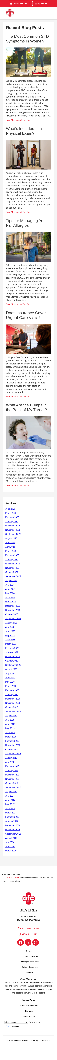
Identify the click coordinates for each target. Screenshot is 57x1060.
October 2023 (11, 614)
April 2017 (10, 808)
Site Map (29, 1011)
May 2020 (10, 682)
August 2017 (11, 792)
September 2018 (13, 754)
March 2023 (10, 644)
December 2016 (12, 825)
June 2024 (10, 589)
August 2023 (11, 623)
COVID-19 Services (30, 956)
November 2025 (12, 530)
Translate (14, 1026)
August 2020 (11, 669)
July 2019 (9, 720)
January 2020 (11, 694)
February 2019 (12, 741)
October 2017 (11, 783)
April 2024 (10, 597)
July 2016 (9, 842)
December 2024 (12, 564)
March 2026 (10, 513)
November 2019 (12, 703)
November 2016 (12, 830)
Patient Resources (30, 967)
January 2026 (11, 521)
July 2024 (9, 585)
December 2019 (12, 699)
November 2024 (12, 568)
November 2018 (12, 745)
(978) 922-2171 (12, 878)
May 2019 (10, 728)
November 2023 (12, 610)
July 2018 (9, 762)
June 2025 (10, 542)
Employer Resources (30, 962)
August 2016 (11, 838)
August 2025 (11, 538)
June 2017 (10, 800)
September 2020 (13, 665)
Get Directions (29, 928)
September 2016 (13, 834)
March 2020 (10, 686)
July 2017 (9, 796)
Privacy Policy (28, 1000)
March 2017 (10, 813)
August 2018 (11, 758)
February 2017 (12, 817)
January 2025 (11, 559)
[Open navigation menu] (48, 13)
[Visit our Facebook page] (20, 942)
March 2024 (10, 602)
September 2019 (13, 711)
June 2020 (10, 678)
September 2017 (13, 787)
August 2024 (11, 580)
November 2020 (12, 656)
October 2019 (11, 707)
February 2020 (12, 690)
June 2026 (10, 509)
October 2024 (11, 572)
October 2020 (11, 661)
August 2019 (11, 716)
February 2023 (12, 648)
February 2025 (12, 555)
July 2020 (9, 673)
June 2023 (10, 631)
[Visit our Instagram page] (35, 942)
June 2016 (10, 846)
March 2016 (10, 851)
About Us (30, 972)
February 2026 (12, 517)
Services (29, 951)
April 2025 (10, 547)
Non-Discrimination (28, 1005)
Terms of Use (28, 1016)
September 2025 (13, 534)
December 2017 (12, 775)
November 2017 (12, 779)
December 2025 (12, 526)
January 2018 (11, 770)
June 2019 (10, 724)
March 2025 (10, 551)
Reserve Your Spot (20, 4)
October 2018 (11, 749)
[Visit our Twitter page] (28, 942)
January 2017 (11, 821)
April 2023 (10, 640)
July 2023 (9, 627)
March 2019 (10, 737)
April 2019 (10, 732)
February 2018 (12, 766)
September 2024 (13, 576)
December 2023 (12, 606)
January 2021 (11, 652)
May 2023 (10, 635)
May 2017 (10, 804)
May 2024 (10, 593)
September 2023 (13, 618)
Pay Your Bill (42, 4)
